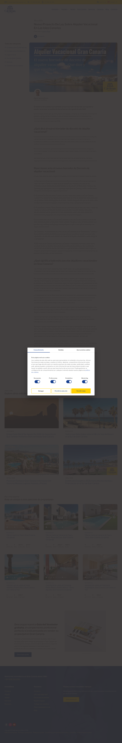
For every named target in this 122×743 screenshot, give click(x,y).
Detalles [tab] (61, 350)
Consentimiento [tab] (39, 350)
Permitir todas (81, 391)
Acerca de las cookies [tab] (83, 350)
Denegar (41, 391)
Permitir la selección (61, 391)
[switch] (53, 381)
